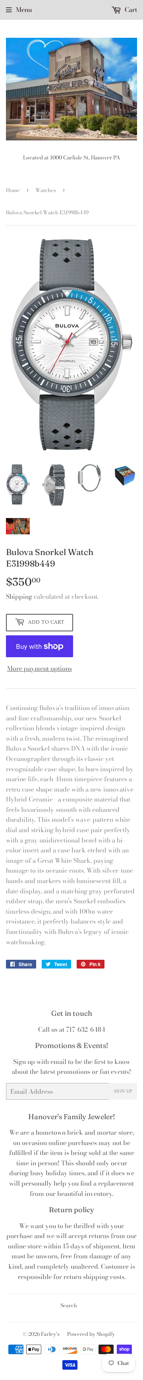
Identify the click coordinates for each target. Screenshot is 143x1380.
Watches (45, 190)
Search (68, 1305)
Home (13, 190)
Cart (130, 9)
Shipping (19, 596)
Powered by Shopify (91, 1334)
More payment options (39, 668)
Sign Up (123, 1091)
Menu (24, 9)
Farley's (50, 1334)
